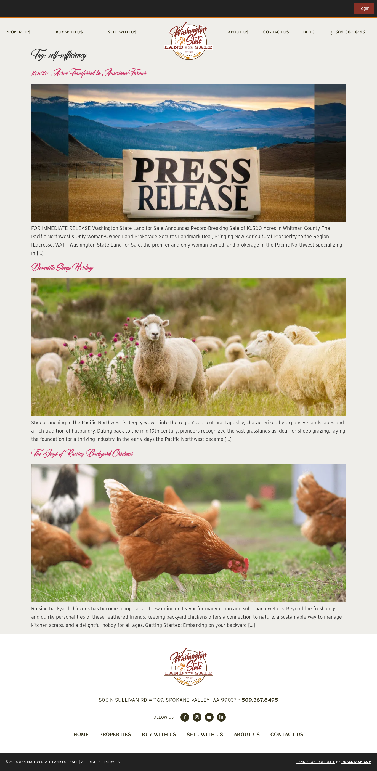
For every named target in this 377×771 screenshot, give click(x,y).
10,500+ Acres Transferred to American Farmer (88, 73)
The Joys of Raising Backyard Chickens (82, 453)
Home (81, 735)
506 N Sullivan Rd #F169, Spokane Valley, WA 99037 (168, 700)
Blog (308, 32)
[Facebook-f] (184, 717)
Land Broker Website (315, 762)
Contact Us (276, 32)
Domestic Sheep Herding (62, 267)
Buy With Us (69, 32)
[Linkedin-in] (221, 717)
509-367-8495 (350, 32)
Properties (18, 32)
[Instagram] (197, 717)
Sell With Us (122, 32)
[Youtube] (209, 717)
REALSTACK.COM (356, 762)
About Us (238, 32)
